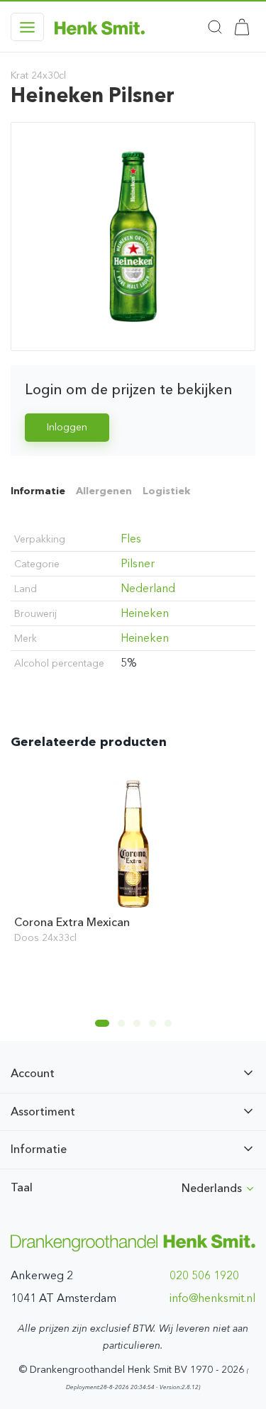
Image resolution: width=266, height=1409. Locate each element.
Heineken (145, 613)
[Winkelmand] (241, 27)
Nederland (148, 588)
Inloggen (67, 427)
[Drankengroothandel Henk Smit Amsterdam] (100, 26)
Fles (131, 538)
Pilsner (138, 563)
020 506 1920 (204, 1275)
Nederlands (213, 1188)
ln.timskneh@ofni (212, 1298)
